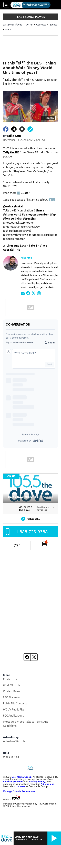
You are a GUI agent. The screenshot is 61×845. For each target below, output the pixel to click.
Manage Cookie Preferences (19, 791)
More (8, 29)
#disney (39, 210)
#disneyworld (12, 214)
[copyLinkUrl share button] (30, 129)
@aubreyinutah (13, 206)
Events (53, 24)
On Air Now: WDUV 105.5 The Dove (30, 497)
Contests (41, 24)
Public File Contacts (15, 703)
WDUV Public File (13, 709)
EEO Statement (12, 697)
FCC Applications (13, 715)
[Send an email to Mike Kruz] (23, 293)
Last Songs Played (12, 24)
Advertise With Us (14, 741)
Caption (48, 118)
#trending (29, 218)
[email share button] (22, 129)
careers (21, 786)
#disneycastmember (35, 214)
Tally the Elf (11, 152)
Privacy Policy (37, 781)
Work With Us (11, 685)
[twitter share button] (14, 129)
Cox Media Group (22, 776)
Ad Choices (47, 784)
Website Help (11, 756)
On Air (29, 24)
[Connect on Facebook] (28, 293)
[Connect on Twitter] (34, 293)
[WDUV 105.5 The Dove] (30, 4)
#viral (18, 218)
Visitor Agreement (13, 781)
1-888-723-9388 (32, 531)
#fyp (52, 214)
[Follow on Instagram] (39, 293)
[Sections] (6, 4)
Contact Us (10, 679)
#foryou (8, 218)
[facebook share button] (5, 129)
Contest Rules (11, 691)
